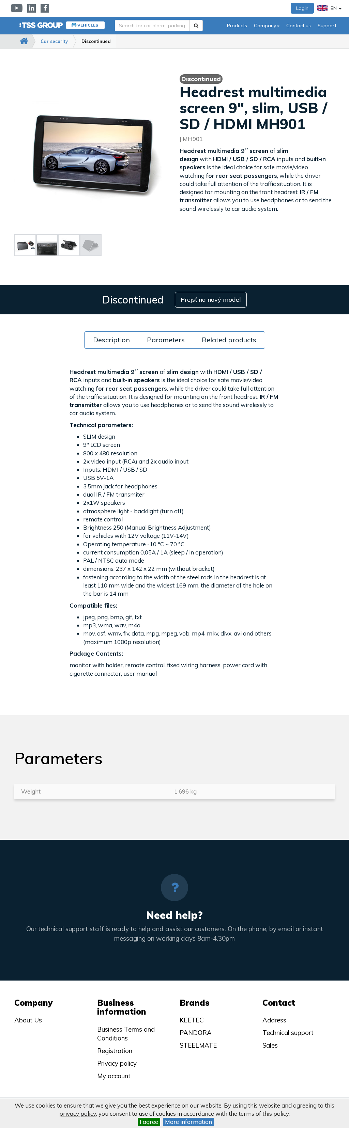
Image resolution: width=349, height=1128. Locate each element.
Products (237, 25)
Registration (114, 1051)
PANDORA (196, 1033)
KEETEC (192, 1020)
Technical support (288, 1033)
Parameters (166, 339)
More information (188, 1121)
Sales (270, 1045)
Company (265, 25)
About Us (28, 1020)
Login (302, 8)
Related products (229, 339)
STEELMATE (198, 1045)
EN (333, 8)
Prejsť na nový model (211, 299)
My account (114, 1076)
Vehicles (87, 25)
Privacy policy (117, 1063)
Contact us (298, 25)
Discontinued (96, 41)
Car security (54, 41)
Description (111, 339)
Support (327, 25)
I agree (149, 1121)
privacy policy (77, 1113)
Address (274, 1020)
